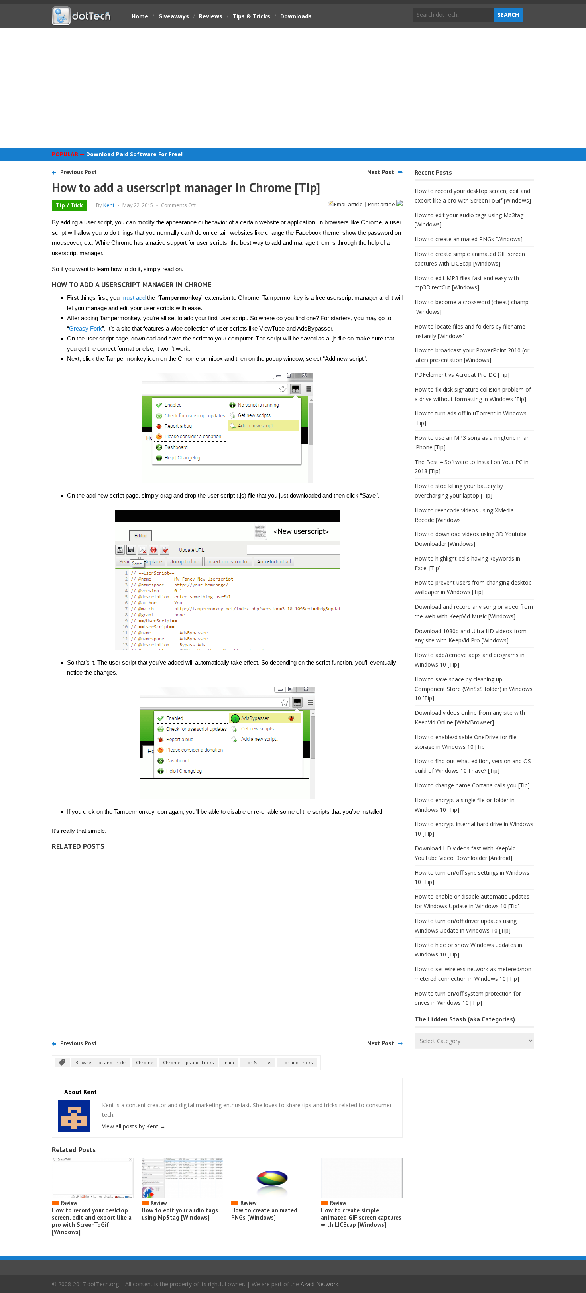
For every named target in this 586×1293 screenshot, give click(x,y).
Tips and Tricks (297, 1062)
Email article (348, 204)
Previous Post (78, 172)
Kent (108, 205)
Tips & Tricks (251, 16)
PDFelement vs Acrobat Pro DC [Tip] (462, 374)
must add (133, 297)
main (228, 1062)
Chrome (144, 1062)
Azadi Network (319, 1284)
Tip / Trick (69, 205)
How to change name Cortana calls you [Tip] (472, 785)
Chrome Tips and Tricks (188, 1062)
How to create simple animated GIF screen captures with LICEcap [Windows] (361, 1217)
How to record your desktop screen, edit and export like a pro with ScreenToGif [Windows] (92, 1221)
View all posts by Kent (133, 1126)
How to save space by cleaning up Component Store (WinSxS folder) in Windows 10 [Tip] (474, 688)
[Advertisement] (293, 88)
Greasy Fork (85, 328)
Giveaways (173, 16)
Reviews (210, 16)
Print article (382, 204)
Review (69, 1203)
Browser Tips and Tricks (100, 1062)
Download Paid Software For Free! (134, 154)
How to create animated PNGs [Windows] (264, 1213)
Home (140, 16)
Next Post (380, 172)
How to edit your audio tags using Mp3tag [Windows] (180, 1213)
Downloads (296, 16)
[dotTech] (82, 21)
